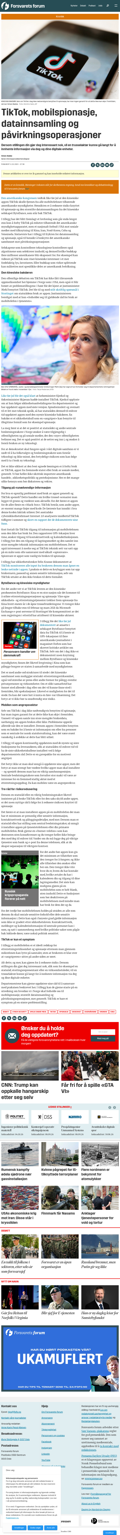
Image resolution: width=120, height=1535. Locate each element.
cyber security (19, 1012)
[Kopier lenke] (112, 165)
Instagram (46, 1448)
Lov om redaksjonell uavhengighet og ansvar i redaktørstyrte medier (96, 1414)
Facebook (46, 1442)
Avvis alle (51, 1528)
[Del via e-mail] (107, 165)
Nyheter (74, 6)
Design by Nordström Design (95, 1510)
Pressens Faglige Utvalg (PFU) (99, 1455)
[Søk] (108, 6)
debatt (6, 1012)
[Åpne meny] (116, 6)
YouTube (45, 1460)
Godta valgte (35, 1528)
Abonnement (48, 1424)
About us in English (90, 1504)
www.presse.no (93, 1478)
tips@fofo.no (14, 1412)
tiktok (53, 1012)
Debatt (83, 6)
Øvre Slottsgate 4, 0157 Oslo (15, 1439)
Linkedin (45, 1454)
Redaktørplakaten (90, 1421)
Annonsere (47, 1418)
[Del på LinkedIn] (102, 165)
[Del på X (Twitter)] (97, 165)
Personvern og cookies (53, 1436)
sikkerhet (76, 1012)
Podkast (92, 6)
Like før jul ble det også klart (18, 395)
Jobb (100, 6)
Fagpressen (87, 1488)
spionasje (63, 1012)
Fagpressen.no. (12, 1518)
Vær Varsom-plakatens (95, 1431)
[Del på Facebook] (93, 165)
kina (112, 1012)
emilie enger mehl (38, 1012)
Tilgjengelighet (48, 1430)
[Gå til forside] (23, 6)
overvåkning (90, 1012)
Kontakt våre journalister (13, 1418)
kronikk (103, 1012)
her (27, 188)
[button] (110, 1107)
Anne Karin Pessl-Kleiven (13, 1428)
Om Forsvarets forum (52, 1412)
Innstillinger (110, 1533)
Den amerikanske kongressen (19, 198)
